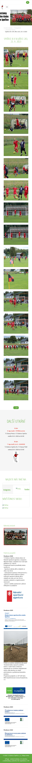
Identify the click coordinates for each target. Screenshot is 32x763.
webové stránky (14, 759)
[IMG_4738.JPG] (16, 390)
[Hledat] (27, 2)
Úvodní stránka (8, 28)
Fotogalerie (17, 28)
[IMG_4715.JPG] (16, 190)
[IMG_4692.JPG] (16, 79)
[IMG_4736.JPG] (16, 346)
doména (24, 759)
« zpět (16, 407)
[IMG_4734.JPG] (16, 323)
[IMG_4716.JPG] (16, 212)
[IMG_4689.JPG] (16, 57)
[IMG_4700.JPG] (16, 124)
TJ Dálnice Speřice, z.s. (14, 755)
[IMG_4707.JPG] (16, 146)
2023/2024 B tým (10, 30)
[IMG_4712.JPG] (16, 168)
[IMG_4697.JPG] (16, 101)
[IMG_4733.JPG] (16, 301)
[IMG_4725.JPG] (16, 257)
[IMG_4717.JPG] (16, 235)
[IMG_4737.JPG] (16, 368)
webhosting (7, 760)
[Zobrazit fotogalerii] (16, 536)
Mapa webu (25, 755)
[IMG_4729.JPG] (16, 279)
